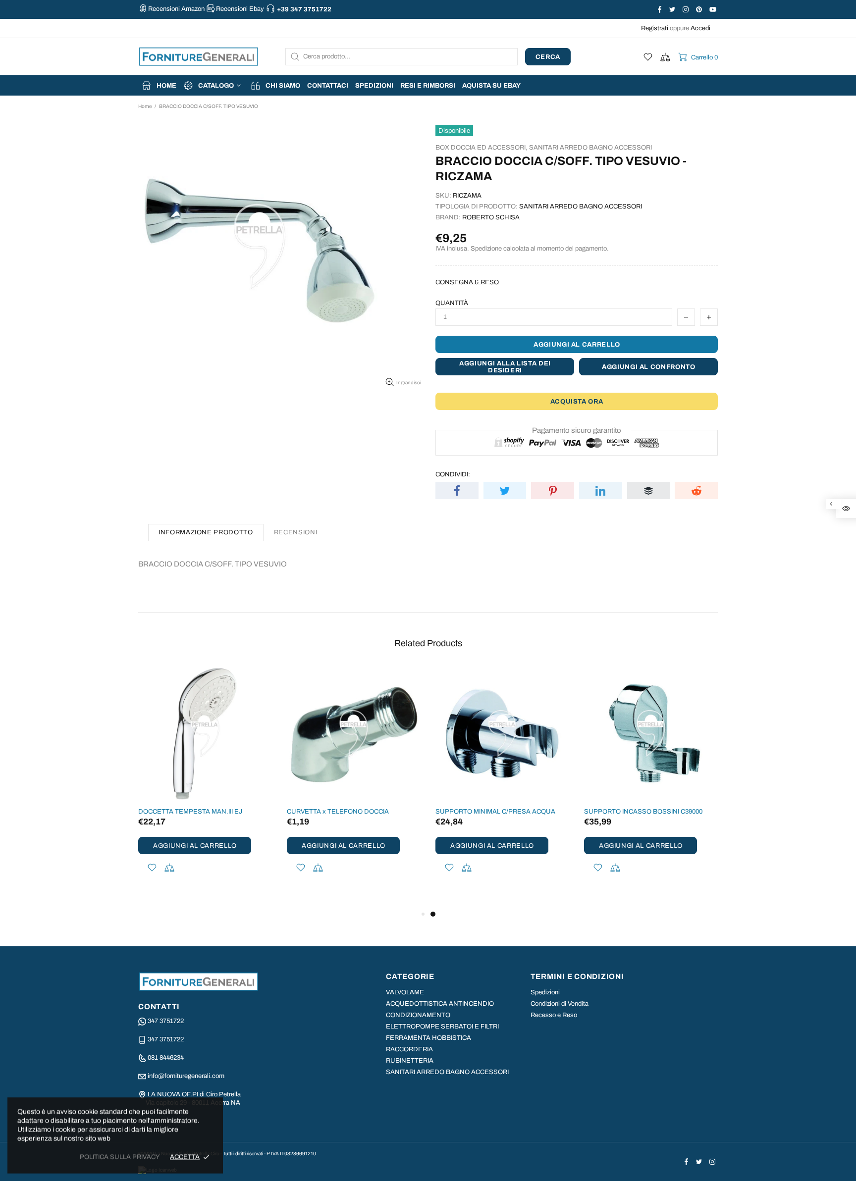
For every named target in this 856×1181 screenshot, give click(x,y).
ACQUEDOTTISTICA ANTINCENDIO (440, 1003)
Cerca (547, 56)
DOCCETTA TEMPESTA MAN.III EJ (190, 811)
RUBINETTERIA (409, 1060)
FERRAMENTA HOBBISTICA (428, 1037)
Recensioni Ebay (240, 8)
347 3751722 (166, 1021)
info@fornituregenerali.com (186, 1076)
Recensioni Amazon (176, 8)
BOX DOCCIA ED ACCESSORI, (481, 147)
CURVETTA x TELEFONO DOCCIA (338, 811)
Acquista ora (576, 401)
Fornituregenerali (198, 57)
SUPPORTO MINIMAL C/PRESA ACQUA (495, 811)
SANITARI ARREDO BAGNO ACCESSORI (590, 147)
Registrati (654, 28)
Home (145, 106)
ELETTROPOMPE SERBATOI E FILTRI (442, 1026)
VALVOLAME (405, 992)
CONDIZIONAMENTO (418, 1015)
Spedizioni (545, 992)
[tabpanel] (502, 783)
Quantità (451, 303)
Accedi (700, 28)
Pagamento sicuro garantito (576, 430)
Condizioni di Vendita (559, 1003)
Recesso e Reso (554, 1015)
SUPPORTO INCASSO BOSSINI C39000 (643, 811)
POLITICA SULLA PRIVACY (120, 1156)
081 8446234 (166, 1057)
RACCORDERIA (409, 1049)
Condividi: (452, 474)
